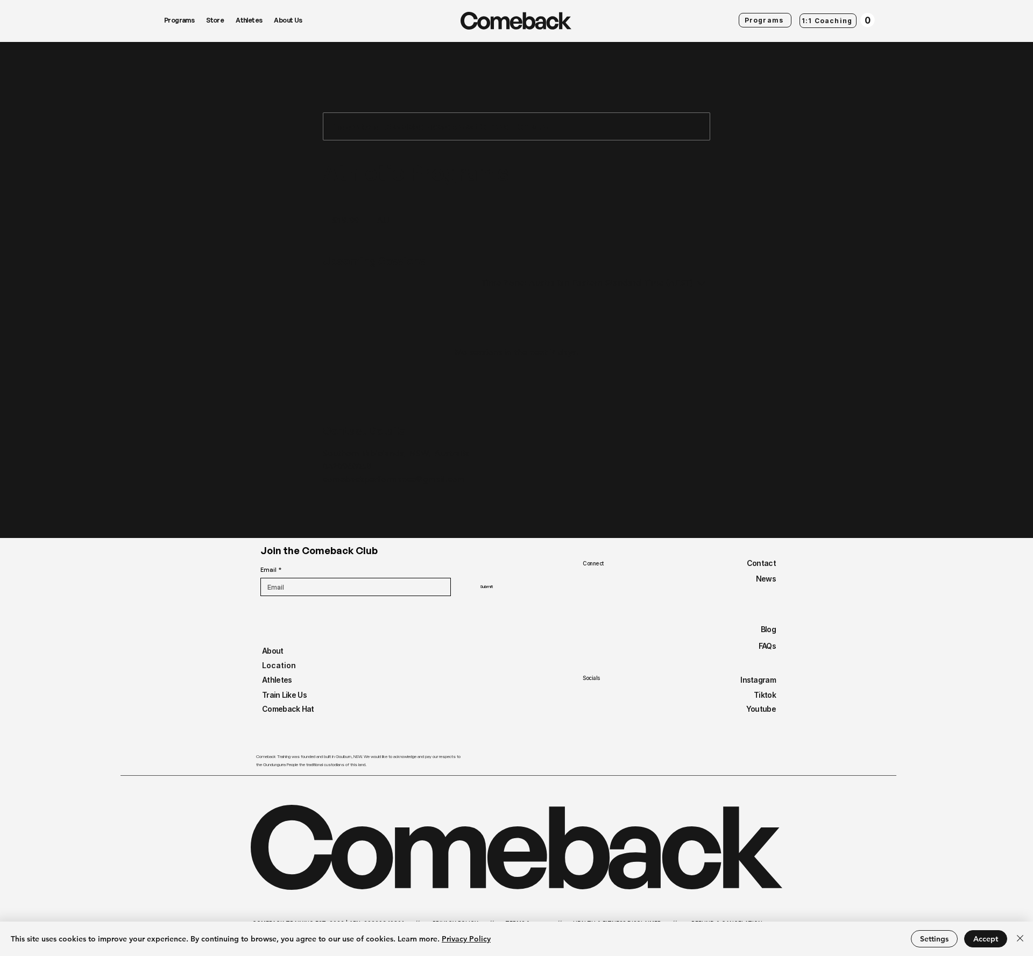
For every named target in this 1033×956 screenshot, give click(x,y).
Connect (593, 563)
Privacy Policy (466, 939)
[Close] (1020, 938)
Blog (768, 629)
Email (270, 569)
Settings (934, 939)
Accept (985, 939)
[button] (867, 20)
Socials (591, 678)
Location (279, 665)
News (766, 578)
